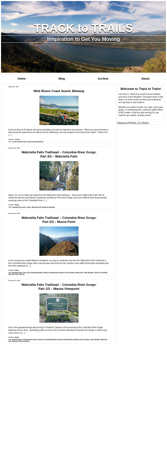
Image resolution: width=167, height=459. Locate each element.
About (145, 78)
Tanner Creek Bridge (100, 272)
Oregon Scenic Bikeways (35, 141)
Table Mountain (89, 272)
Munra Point (79, 272)
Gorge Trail (26, 272)
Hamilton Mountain (37, 272)
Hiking (17, 204)
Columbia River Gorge (19, 207)
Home (22, 78)
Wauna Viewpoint (24, 341)
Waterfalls (52, 207)
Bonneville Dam (17, 272)
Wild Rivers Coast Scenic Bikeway (59, 91)
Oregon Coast (22, 141)
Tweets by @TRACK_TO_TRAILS (133, 123)
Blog (62, 78)
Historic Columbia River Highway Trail (55, 272)
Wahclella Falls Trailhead (40, 207)
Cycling (17, 139)
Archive (103, 78)
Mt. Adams (71, 272)
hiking (29, 207)
